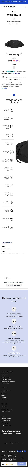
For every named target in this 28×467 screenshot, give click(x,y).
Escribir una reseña (16, 285)
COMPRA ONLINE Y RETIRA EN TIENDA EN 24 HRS (14, 1)
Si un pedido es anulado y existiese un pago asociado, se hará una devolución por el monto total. (14, 342)
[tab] (7, 243)
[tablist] (14, 243)
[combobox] (22, 458)
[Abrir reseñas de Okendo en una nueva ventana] (6, 278)
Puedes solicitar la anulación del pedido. (14, 328)
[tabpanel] (14, 258)
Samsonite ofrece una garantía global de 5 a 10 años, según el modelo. (14, 356)
